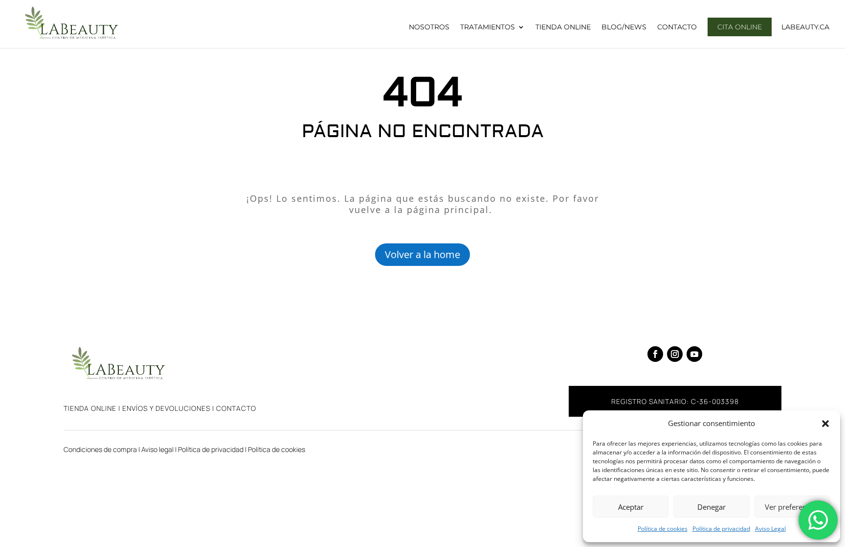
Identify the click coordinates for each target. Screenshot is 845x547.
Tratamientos (487, 27)
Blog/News (623, 27)
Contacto (677, 27)
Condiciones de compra (100, 449)
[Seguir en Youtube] (694, 354)
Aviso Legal (770, 528)
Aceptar (631, 507)
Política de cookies (663, 528)
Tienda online (90, 408)
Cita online (739, 27)
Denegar (711, 507)
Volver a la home (422, 254)
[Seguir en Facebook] (655, 354)
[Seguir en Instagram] (675, 354)
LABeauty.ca (805, 27)
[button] (825, 423)
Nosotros (429, 27)
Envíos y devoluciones (166, 408)
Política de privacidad (721, 528)
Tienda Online (563, 27)
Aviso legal (157, 449)
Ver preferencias (792, 507)
